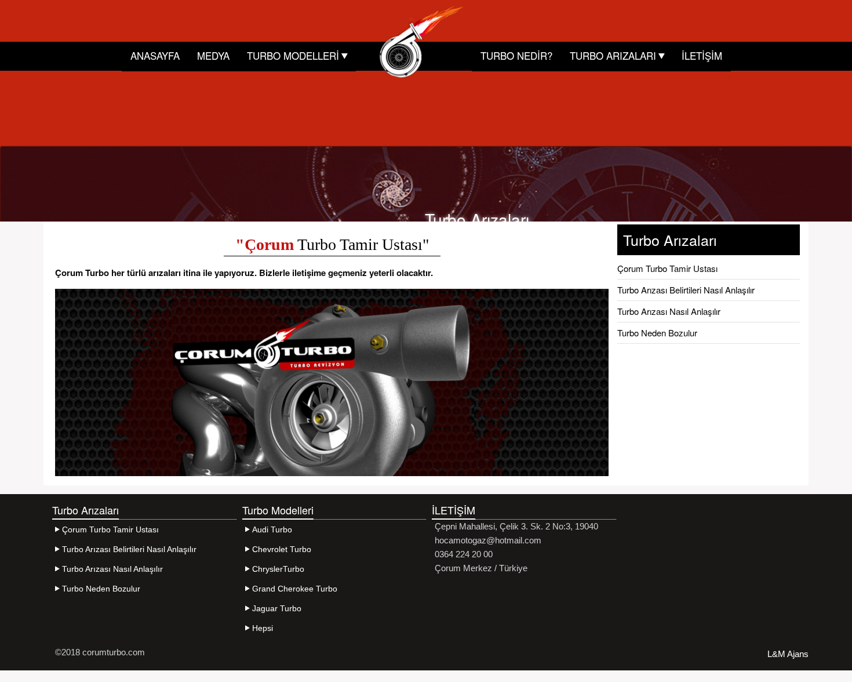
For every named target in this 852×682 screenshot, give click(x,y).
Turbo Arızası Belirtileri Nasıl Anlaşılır (686, 290)
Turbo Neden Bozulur (657, 333)
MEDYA (213, 55)
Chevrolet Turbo (281, 549)
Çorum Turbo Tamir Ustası (667, 268)
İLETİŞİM (702, 55)
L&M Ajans (788, 654)
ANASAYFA (155, 55)
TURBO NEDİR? (516, 55)
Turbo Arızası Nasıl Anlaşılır (668, 311)
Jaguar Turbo (276, 608)
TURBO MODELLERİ (294, 55)
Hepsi (262, 628)
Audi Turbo (272, 529)
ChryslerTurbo (278, 569)
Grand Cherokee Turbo (294, 588)
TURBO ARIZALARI (614, 55)
